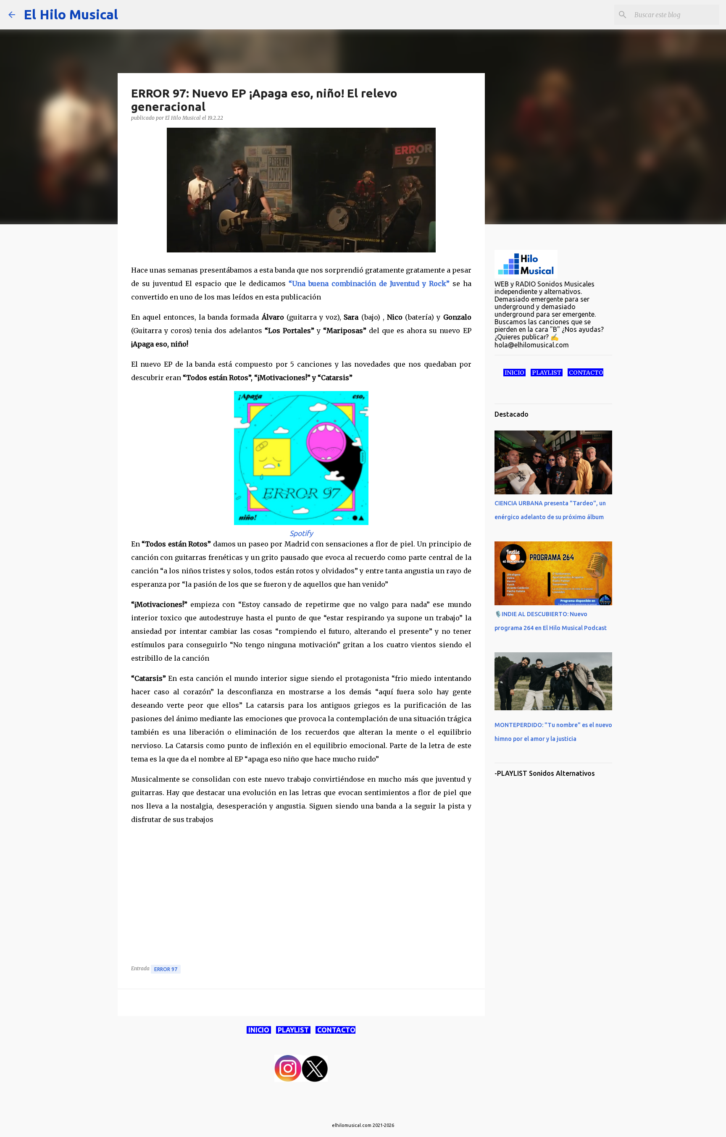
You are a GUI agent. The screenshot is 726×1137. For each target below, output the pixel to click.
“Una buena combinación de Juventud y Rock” (369, 283)
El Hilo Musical (71, 14)
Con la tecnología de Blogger (368, 1108)
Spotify (301, 533)
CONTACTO (335, 1030)
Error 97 (165, 969)
